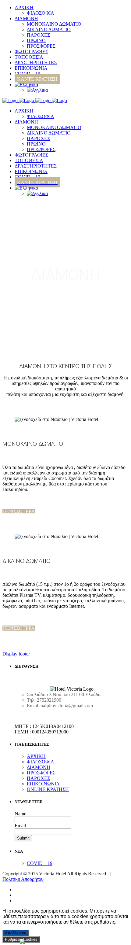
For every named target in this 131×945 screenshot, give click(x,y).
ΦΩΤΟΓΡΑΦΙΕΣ (31, 154)
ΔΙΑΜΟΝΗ (26, 121)
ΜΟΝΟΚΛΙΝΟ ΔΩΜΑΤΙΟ (54, 127)
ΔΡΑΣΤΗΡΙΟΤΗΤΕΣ (36, 165)
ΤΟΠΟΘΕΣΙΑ (29, 160)
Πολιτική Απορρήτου (23, 879)
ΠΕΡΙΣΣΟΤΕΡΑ (18, 511)
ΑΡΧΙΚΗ (24, 110)
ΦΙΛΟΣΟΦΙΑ (40, 116)
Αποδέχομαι (15, 933)
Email (20, 825)
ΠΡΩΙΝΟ (36, 143)
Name (20, 813)
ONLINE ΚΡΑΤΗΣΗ (48, 789)
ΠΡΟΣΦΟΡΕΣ (41, 149)
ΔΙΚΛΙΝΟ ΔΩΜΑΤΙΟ (49, 132)
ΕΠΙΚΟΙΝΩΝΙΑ (31, 171)
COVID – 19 (27, 176)
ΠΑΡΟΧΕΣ (38, 138)
